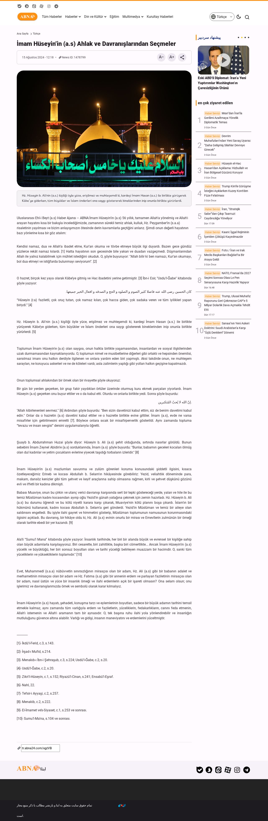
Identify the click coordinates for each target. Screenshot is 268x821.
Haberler (71, 17)
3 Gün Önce (210, 127)
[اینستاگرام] (237, 770)
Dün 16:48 (209, 287)
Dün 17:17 (209, 314)
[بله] (199, 770)
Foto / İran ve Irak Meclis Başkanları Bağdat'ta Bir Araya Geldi (224, 255)
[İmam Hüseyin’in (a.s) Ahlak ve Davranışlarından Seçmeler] (104, 129)
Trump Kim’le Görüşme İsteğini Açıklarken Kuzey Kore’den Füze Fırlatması (227, 191)
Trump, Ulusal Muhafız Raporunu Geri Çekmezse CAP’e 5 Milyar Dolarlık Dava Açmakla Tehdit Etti (227, 303)
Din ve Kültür (93, 17)
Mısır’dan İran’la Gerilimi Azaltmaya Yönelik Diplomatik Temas (223, 118)
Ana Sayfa (22, 33)
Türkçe (221, 17)
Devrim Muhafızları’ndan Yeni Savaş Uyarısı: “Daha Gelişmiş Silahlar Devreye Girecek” (227, 143)
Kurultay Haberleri (160, 17)
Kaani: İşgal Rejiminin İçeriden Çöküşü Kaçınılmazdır (226, 234)
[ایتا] (218, 770)
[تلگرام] (246, 770)
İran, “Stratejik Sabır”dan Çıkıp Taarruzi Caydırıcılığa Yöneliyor (222, 213)
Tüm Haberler (52, 17)
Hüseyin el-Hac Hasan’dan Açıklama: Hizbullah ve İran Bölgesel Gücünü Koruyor (226, 168)
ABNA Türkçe (28, 16)
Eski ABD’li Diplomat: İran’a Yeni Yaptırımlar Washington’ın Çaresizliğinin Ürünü (222, 83)
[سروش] (209, 770)
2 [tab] (241, 37)
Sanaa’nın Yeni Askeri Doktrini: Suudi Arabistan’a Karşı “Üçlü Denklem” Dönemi (226, 328)
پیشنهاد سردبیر (209, 37)
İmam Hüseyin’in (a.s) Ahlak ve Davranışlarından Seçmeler (96, 43)
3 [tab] (245, 37)
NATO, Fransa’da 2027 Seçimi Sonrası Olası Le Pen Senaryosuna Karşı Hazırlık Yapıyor (227, 277)
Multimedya (131, 17)
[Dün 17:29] (223, 60)
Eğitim (114, 17)
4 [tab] (248, 37)
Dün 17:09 (209, 223)
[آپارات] (228, 770)
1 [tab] (238, 37)
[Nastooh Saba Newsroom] (124, 805)
